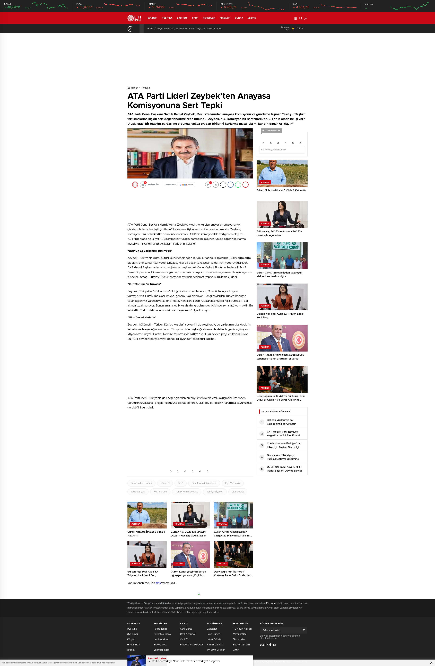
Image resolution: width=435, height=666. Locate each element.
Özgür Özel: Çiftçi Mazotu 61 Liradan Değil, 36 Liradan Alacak (189, 29)
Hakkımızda (133, 645)
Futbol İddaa (160, 629)
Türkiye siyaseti (215, 492)
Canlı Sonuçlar (187, 634)
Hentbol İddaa (161, 639)
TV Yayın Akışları (216, 650)
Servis (252, 18)
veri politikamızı (94, 663)
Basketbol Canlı (241, 645)
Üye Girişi (132, 629)
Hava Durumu (214, 634)
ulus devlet (238, 492)
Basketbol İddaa (162, 634)
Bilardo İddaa (160, 645)
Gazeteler (212, 629)
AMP (236, 650)
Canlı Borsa (186, 629)
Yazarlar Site (240, 634)
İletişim (131, 650)
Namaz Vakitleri (215, 645)
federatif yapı (138, 492)
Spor (195, 18)
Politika (167, 18)
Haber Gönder (214, 639)
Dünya (239, 18)
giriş (158, 583)
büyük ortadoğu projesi (204, 483)
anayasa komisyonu (141, 483)
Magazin (225, 18)
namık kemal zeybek (187, 492)
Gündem (152, 18)
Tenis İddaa (239, 639)
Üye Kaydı (132, 634)
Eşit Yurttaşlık (232, 483)
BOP (180, 483)
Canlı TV (184, 639)
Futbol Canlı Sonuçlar (191, 645)
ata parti (165, 483)
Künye (130, 639)
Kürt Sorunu (160, 492)
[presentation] (137, 28)
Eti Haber (132, 88)
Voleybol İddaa (161, 650)
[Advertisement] (113, 98)
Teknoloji (209, 18)
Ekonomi (182, 18)
